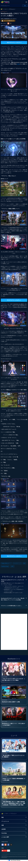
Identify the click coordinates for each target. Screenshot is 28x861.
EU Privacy (20, 856)
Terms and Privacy (5, 856)
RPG (24, 563)
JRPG (12, 566)
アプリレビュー (12, 9)
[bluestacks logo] (5, 2)
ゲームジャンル (5, 821)
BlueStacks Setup (5, 566)
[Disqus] (14, 631)
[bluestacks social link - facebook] (8, 845)
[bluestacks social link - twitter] (11, 845)
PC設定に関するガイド (6, 563)
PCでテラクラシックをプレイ (14, 300)
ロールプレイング (17, 563)
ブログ (5, 9)
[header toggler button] (26, 2)
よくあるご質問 (5, 837)
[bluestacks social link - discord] (3, 845)
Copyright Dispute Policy (13, 856)
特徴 (3, 825)
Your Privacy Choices (15, 860)
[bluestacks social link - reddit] (5, 845)
